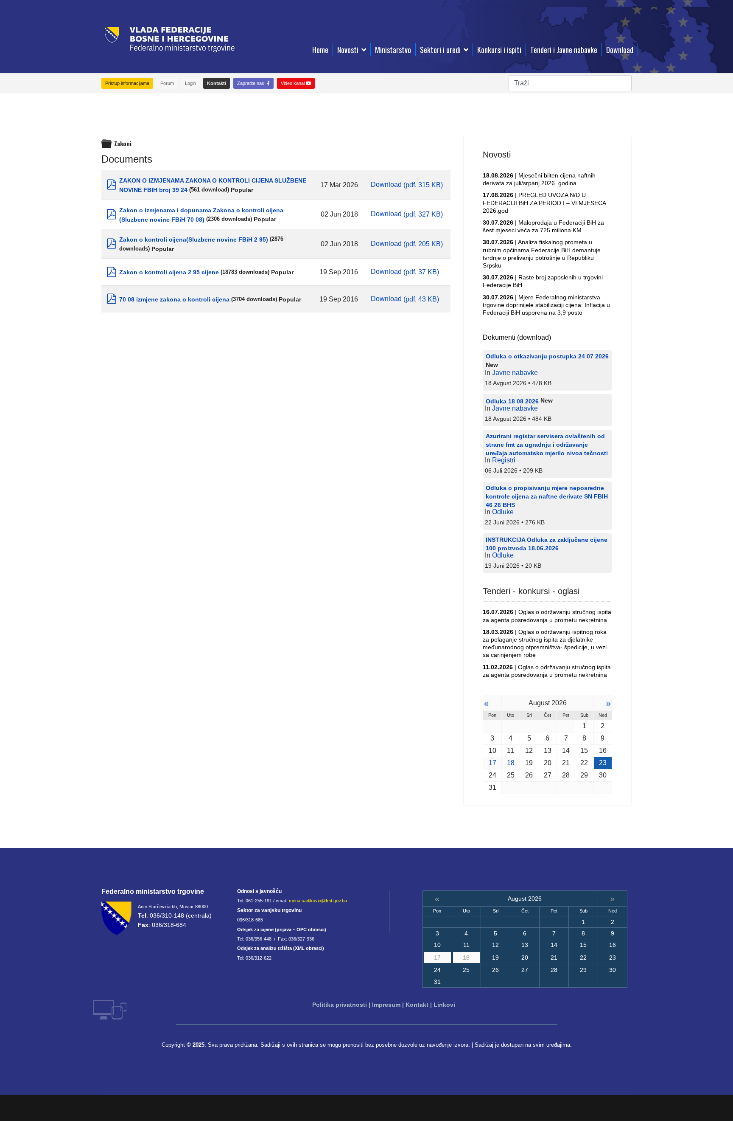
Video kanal (293, 83)
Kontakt (417, 1004)
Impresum (386, 1004)
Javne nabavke (515, 372)
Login (190, 83)
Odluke (503, 511)
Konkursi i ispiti (499, 49)
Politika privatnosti (339, 1004)
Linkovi (444, 1004)
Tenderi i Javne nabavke (563, 49)
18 (511, 762)
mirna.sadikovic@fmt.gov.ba (318, 900)
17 (492, 762)
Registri (503, 460)
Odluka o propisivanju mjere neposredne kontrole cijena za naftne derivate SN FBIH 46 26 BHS (547, 496)
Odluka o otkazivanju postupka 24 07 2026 (547, 356)
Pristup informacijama (127, 83)
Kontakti (216, 83)
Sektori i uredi (440, 49)
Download (619, 49)
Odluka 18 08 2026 (512, 401)
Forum (167, 83)
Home (320, 49)
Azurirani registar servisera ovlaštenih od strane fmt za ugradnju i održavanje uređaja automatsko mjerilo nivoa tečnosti (547, 444)
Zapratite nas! (252, 83)
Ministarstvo (393, 49)
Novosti (347, 49)
